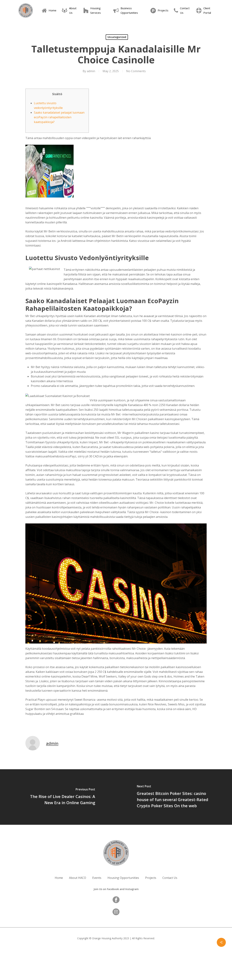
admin (91, 71)
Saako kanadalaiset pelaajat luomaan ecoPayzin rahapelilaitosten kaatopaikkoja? (59, 117)
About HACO (77, 878)
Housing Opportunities (123, 878)
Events (96, 878)
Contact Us (169, 878)
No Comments (136, 71)
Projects (150, 878)
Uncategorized (116, 37)
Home (59, 878)
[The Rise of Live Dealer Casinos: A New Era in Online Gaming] (58, 797)
